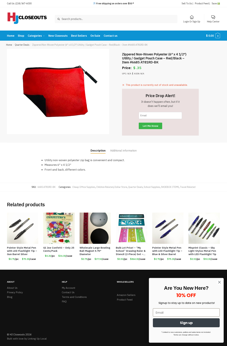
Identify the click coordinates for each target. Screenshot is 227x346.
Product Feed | (202, 3)
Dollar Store (120, 187)
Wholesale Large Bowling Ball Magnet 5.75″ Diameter (95, 251)
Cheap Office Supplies (83, 187)
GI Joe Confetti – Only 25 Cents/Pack (58, 249)
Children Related (105, 187)
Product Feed (124, 299)
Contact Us (68, 292)
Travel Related (187, 187)
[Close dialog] (219, 282)
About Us (12, 287)
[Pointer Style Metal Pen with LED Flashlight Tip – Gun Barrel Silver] (22, 228)
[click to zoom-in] (58, 91)
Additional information (123, 150)
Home (9, 44)
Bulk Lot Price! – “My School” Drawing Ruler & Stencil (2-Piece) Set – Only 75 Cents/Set (131, 251)
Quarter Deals (22, 44)
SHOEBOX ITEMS (170, 187)
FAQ (64, 301)
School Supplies (152, 187)
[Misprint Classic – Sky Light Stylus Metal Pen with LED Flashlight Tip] (204, 228)
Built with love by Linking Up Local (27, 338)
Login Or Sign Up (191, 21)
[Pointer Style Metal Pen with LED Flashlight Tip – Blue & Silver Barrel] (167, 228)
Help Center (213, 21)
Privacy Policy (15, 292)
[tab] (98, 148)
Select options (59, 265)
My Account (68, 287)
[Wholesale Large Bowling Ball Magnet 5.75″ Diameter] (95, 228)
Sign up (186, 322)
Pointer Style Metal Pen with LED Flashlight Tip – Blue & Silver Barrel (167, 251)
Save (214, 3)
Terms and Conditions (74, 297)
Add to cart (22, 265)
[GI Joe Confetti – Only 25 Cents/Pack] (58, 228)
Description (98, 150)
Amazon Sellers (126, 295)
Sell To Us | (187, 3)
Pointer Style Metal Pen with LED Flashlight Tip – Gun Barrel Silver (22, 251)
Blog (9, 297)
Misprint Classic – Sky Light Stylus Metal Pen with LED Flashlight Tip (202, 251)
